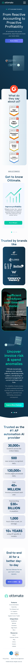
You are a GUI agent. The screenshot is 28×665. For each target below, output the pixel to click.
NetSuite (14, 623)
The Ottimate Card (14, 609)
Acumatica (14, 625)
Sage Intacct (14, 627)
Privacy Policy (6, 658)
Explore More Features (14, 405)
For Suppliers (14, 611)
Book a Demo (14, 41)
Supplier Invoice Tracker (14, 616)
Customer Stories (14, 637)
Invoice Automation (14, 604)
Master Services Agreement (17, 658)
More (14, 630)
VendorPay (14, 607)
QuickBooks (14, 621)
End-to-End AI (14, 613)
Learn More (14, 324)
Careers (14, 644)
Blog (14, 639)
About (14, 635)
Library (14, 641)
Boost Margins (13, 223)
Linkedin (14, 646)
